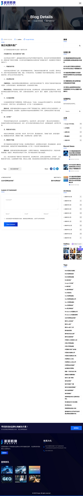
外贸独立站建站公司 (70, 352)
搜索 (65, 40)
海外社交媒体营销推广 (70, 387)
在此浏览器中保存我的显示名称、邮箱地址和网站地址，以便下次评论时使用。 (26, 218)
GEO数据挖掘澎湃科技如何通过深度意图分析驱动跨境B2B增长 (72, 60)
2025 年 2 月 (73, 217)
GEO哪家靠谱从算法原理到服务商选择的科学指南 (72, 82)
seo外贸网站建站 (69, 295)
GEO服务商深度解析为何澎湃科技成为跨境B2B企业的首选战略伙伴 (72, 75)
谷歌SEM (73, 140)
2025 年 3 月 (73, 213)
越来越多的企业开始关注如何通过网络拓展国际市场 (72, 412)
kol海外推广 (68, 286)
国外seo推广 (68, 324)
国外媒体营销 (68, 330)
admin (19, 39)
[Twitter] (54, 168)
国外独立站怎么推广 (70, 333)
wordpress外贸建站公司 (71, 311)
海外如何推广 (68, 381)
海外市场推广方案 (69, 384)
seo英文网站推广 (69, 308)
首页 (29, 21)
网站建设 (73, 136)
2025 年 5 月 (73, 205)
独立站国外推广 (9, 45)
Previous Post (6, 177)
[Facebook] (51, 168)
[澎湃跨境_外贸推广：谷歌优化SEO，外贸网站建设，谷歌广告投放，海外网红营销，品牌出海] (8, 3)
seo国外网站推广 (69, 289)
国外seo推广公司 (69, 327)
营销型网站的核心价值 (70, 408)
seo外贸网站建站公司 (70, 299)
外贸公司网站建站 (69, 343)
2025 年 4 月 (73, 209)
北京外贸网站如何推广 (7, 180)
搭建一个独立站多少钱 (70, 371)
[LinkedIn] (57, 168)
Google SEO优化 (38, 21)
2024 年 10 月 (73, 233)
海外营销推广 (68, 393)
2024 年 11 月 (73, 229)
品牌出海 (73, 132)
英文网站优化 (68, 405)
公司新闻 (73, 128)
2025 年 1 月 (73, 221)
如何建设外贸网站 (69, 368)
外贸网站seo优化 (69, 358)
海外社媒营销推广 (69, 390)
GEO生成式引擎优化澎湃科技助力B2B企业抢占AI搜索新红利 (72, 67)
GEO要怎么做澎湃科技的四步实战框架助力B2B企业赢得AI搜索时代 (72, 89)
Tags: (5, 169)
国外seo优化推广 (69, 321)
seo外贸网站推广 (69, 305)
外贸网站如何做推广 (70, 365)
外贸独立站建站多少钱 (70, 355)
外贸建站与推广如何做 (70, 349)
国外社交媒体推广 (69, 336)
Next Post (57, 177)
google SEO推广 (69, 283)
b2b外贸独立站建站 (70, 270)
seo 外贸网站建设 (69, 302)
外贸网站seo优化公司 (70, 362)
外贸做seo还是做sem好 (71, 340)
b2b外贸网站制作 (69, 273)
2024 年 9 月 (73, 238)
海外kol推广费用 (69, 377)
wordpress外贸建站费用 (71, 314)
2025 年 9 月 (73, 200)
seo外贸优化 (68, 292)
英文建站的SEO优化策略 (71, 402)
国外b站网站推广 (56, 180)
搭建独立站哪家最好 (70, 374)
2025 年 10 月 (73, 196)
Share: (46, 169)
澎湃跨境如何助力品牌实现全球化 (72, 397)
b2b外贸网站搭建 (69, 277)
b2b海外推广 (68, 280)
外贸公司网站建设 (69, 346)
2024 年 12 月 (73, 225)
